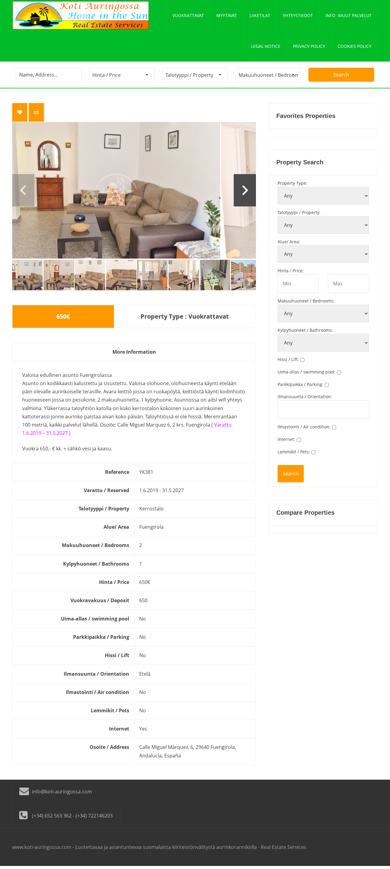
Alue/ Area (289, 242)
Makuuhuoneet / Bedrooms (306, 301)
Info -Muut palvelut (348, 15)
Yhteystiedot (298, 15)
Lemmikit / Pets (294, 452)
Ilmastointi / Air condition (304, 427)
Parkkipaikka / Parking (300, 384)
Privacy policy (309, 46)
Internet (286, 439)
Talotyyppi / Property (299, 212)
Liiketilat (260, 15)
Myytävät (226, 15)
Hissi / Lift (288, 359)
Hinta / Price (291, 271)
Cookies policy (354, 46)
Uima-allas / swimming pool (306, 372)
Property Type (292, 183)
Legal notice (265, 46)
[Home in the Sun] (80, 15)
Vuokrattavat (188, 15)
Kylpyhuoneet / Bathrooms (305, 330)
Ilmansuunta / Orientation (305, 396)
